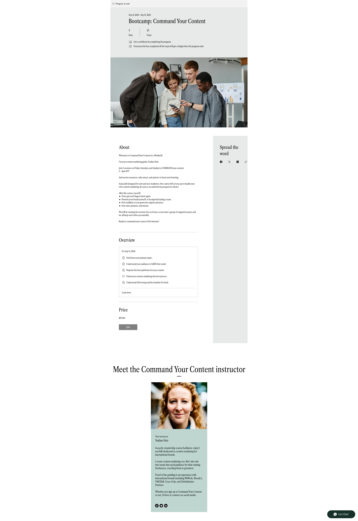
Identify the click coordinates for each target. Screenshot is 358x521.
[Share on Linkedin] (237, 162)
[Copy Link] (246, 162)
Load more (126, 292)
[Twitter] (161, 505)
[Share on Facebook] (221, 162)
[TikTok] (157, 505)
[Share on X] (229, 162)
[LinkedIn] (166, 505)
